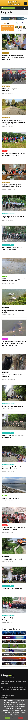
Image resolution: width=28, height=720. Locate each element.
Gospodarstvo (6, 52)
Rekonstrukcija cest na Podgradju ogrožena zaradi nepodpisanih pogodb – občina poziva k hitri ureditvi (14, 122)
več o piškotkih (6, 712)
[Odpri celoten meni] (25, 3)
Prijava (24, 8)
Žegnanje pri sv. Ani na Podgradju (12, 588)
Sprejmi (7, 717)
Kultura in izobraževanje (8, 213)
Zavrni (20, 717)
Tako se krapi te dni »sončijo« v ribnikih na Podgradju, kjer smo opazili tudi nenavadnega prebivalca (14, 343)
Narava (4, 276)
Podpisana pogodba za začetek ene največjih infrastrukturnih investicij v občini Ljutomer (13, 57)
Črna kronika (6, 307)
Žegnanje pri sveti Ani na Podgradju (12, 406)
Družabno (5, 150)
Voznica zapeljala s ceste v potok (12, 559)
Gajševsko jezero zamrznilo (10, 498)
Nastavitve (14, 717)
